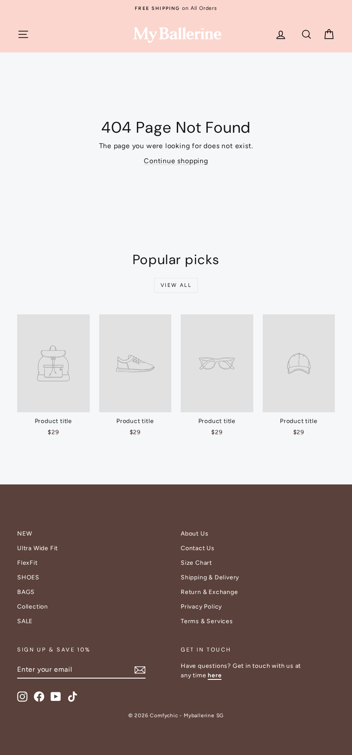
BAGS (26, 592)
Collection (32, 606)
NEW (24, 533)
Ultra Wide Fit (37, 548)
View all (176, 285)
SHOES (28, 577)
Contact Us (198, 548)
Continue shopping (176, 161)
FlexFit (27, 562)
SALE (25, 621)
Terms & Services (207, 621)
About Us (194, 533)
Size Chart (196, 562)
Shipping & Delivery (210, 577)
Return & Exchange (209, 592)
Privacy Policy (201, 606)
